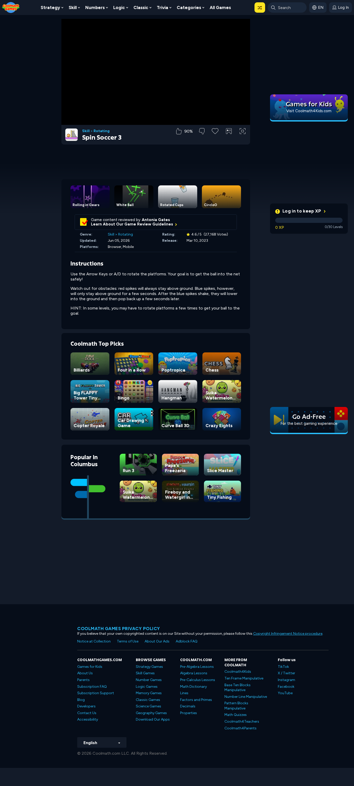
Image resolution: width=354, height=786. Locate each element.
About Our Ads (157, 641)
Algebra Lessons (193, 673)
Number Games (149, 680)
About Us (85, 673)
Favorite (215, 139)
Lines (184, 693)
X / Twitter (286, 673)
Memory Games (149, 693)
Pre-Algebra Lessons (197, 666)
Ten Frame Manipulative (243, 678)
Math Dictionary (193, 686)
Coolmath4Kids (237, 671)
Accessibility (87, 719)
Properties (188, 713)
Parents (83, 680)
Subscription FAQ (92, 686)
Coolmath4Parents (240, 728)
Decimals (187, 706)
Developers (86, 706)
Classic (140, 7)
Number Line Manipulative (245, 696)
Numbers (95, 7)
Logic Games (147, 686)
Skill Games (145, 673)
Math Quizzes (235, 715)
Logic (119, 7)
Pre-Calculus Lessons (197, 680)
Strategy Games (149, 666)
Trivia (162, 7)
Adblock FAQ (186, 641)
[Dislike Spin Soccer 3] (202, 131)
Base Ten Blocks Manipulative (237, 687)
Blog (81, 700)
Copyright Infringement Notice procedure (287, 633)
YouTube (285, 693)
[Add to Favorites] (215, 130)
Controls (229, 140)
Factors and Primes (196, 700)
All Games (220, 7)
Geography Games (151, 713)
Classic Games (148, 700)
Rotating (102, 131)
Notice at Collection (94, 641)
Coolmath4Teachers (241, 721)
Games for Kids (89, 666)
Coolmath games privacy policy (118, 628)
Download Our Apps (153, 719)
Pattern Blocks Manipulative (236, 706)
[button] (259, 7)
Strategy (50, 7)
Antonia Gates (156, 219)
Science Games (148, 706)
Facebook (286, 686)
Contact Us (86, 713)
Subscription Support (95, 693)
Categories (189, 7)
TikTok (283, 666)
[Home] (11, 7)
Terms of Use (127, 641)
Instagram (286, 680)
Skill (73, 7)
